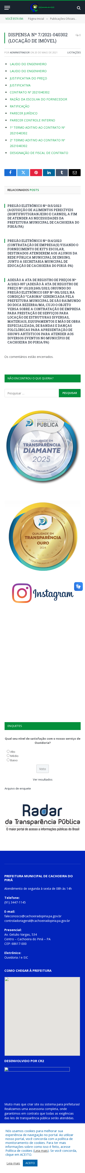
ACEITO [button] (30, 1163)
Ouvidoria (11, 957)
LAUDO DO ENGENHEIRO (28, 64)
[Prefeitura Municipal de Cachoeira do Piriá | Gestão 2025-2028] (43, 8)
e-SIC (24, 957)
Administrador (20, 52)
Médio (14, 756)
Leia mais (41, 1150)
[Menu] (7, 8)
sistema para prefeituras (62, 1104)
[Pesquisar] (78, 8)
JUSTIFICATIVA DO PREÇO (28, 78)
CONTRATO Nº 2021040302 (29, 92)
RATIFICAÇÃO (19, 106)
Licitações (74, 52)
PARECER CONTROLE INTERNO (32, 120)
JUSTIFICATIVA (20, 85)
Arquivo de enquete (18, 788)
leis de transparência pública (30, 1118)
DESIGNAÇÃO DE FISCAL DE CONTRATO (39, 153)
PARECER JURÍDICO (23, 113)
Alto (12, 752)
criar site (33, 1104)
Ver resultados (43, 779)
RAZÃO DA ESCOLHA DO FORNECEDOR (38, 99)
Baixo (14, 760)
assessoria (36, 1109)
